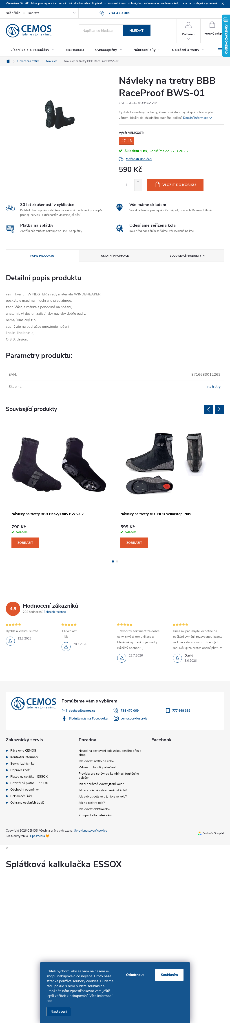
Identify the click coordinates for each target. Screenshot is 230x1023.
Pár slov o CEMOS (23, 750)
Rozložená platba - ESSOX (29, 783)
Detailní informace (195, 118)
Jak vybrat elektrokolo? (94, 809)
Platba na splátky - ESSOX (29, 776)
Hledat (136, 30)
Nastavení (59, 1011)
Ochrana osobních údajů (27, 802)
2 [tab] (117, 561)
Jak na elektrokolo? (92, 803)
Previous (208, 409)
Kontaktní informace (24, 757)
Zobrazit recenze (55, 612)
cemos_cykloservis (134, 718)
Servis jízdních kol (22, 763)
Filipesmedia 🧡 (39, 836)
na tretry (214, 386)
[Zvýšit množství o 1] (138, 182)
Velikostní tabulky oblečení (97, 767)
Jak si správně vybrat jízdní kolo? (101, 784)
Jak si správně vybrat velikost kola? (103, 790)
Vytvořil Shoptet (213, 833)
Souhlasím (169, 974)
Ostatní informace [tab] (115, 256)
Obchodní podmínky (24, 789)
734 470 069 (130, 711)
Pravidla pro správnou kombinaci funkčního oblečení (109, 776)
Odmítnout (135, 974)
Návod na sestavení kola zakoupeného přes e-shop (111, 753)
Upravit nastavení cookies (90, 831)
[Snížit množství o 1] (138, 188)
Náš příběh (13, 13)
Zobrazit (25, 543)
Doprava (33, 13)
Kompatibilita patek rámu (96, 815)
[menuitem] (33, 50)
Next (219, 409)
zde (49, 1000)
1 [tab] (113, 561)
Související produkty (185, 256)
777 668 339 (181, 711)
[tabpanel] (60, 488)
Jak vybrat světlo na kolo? (96, 761)
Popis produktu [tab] (42, 256)
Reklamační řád (21, 796)
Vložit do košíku (179, 184)
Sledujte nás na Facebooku (88, 718)
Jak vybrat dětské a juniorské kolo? (103, 796)
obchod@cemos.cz (82, 711)
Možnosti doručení (139, 159)
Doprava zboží (20, 770)
